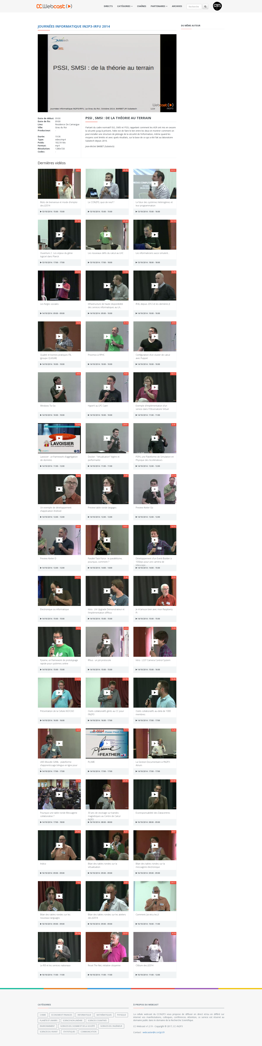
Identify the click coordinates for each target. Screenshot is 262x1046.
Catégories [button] (124, 6)
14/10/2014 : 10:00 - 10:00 (148, 313)
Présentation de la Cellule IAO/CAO (57, 711)
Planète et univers (48, 1020)
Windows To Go (47, 405)
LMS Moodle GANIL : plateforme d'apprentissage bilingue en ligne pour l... (58, 763)
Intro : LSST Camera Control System (153, 660)
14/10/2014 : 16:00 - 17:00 (100, 720)
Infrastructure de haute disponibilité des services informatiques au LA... (105, 305)
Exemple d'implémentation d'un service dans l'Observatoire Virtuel (152, 407)
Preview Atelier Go (144, 507)
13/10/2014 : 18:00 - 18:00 (148, 262)
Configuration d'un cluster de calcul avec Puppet (153, 356)
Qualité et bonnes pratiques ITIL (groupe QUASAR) (55, 356)
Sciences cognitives (97, 1020)
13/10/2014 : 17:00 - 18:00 (100, 262)
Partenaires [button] (158, 6)
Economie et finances (61, 1015)
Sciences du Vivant (49, 1031)
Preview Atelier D (48, 558)
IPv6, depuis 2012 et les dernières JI (153, 303)
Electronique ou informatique (54, 609)
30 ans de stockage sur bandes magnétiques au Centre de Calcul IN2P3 (104, 814)
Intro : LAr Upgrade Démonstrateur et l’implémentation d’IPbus (106, 611)
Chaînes (141, 6)
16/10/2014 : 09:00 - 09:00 (53, 873)
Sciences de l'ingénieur (111, 1026)
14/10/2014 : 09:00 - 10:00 (100, 313)
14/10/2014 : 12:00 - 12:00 (148, 466)
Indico (43, 863)
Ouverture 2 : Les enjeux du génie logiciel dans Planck (56, 255)
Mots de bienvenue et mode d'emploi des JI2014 (58, 204)
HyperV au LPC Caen (98, 405)
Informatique (84, 1015)
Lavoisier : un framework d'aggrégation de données (59, 458)
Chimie (43, 1015)
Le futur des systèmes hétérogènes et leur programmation (154, 204)
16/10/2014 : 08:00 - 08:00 (100, 822)
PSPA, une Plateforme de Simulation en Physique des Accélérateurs (155, 458)
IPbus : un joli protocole (99, 660)
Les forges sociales (49, 303)
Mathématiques (104, 1015)
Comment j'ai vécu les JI (147, 914)
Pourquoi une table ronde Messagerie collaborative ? (58, 814)
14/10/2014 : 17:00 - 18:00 (53, 822)
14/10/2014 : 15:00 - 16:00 (148, 669)
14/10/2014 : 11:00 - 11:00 (148, 415)
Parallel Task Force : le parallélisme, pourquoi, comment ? (105, 560)
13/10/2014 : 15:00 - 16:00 (148, 211)
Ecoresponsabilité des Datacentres (153, 812)
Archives (177, 6)
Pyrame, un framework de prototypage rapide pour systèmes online (59, 662)
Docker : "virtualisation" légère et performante (103, 458)
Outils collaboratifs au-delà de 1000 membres (153, 713)
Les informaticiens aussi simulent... (152, 253)
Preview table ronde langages (102, 507)
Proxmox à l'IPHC (96, 354)
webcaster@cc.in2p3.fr (154, 1032)
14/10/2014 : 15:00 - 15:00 (53, 618)
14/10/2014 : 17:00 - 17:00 (148, 720)
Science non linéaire (72, 1020)
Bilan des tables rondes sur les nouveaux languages (55, 916)
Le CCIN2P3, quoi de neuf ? (101, 202)
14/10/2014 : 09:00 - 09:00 (53, 313)
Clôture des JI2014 (144, 965)
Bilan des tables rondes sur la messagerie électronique (150, 865)
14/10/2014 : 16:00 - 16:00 (53, 720)
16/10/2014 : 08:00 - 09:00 (148, 822)
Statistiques (69, 1031)
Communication (88, 1031)
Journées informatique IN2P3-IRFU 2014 (74, 26)
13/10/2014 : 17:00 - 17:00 (53, 262)
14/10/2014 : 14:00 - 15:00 (148, 568)
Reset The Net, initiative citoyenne (104, 965)
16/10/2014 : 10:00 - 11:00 (148, 924)
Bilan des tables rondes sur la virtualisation (102, 865)
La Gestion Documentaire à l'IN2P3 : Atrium (153, 763)
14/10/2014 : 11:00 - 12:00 (53, 466)
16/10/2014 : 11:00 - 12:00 (148, 974)
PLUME (91, 761)
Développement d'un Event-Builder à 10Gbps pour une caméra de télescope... (154, 560)
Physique (121, 1015)
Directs (108, 6)
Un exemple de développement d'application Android (55, 509)
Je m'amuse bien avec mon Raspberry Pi (154, 611)
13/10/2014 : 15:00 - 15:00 (53, 211)
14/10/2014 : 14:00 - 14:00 (100, 568)
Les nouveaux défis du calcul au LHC (105, 253)
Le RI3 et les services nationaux (55, 965)
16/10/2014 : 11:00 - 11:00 (53, 974)
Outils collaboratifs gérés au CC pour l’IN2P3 (106, 713)
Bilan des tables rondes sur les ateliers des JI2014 (107, 916)
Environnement (47, 1026)
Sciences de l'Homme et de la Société (77, 1026)
